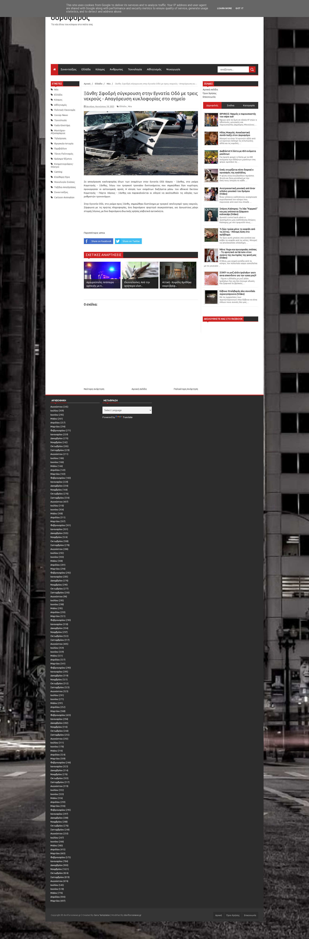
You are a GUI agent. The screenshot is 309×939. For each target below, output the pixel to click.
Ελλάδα (86, 69)
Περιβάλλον (60, 148)
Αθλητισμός (154, 69)
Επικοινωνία (209, 97)
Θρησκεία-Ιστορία (63, 143)
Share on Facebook (101, 241)
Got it (240, 8)
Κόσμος (100, 69)
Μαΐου (53, 418)
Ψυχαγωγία (173, 69)
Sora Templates (102, 915)
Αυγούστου (56, 406)
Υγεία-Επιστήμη (62, 125)
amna (102, 232)
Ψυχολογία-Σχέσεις (64, 182)
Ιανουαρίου (56, 434)
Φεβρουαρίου (57, 430)
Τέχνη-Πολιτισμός (63, 153)
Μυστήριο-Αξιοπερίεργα (58, 132)
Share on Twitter (131, 241)
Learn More (224, 8)
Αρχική (218, 915)
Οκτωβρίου (56, 446)
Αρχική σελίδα (139, 389)
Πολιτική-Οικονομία (64, 110)
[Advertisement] (193, 39)
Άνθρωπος (116, 69)
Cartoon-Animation (64, 197)
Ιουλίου (54, 410)
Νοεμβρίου (56, 442)
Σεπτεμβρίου (57, 450)
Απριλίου (55, 422)
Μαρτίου (55, 426)
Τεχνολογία (135, 69)
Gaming (58, 171)
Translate (128, 417)
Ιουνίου (54, 414)
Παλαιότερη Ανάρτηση (186, 389)
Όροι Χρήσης (209, 93)
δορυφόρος (70, 17)
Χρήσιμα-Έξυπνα (63, 158)
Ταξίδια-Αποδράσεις (65, 187)
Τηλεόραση (60, 138)
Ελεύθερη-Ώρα (62, 177)
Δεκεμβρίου (56, 438)
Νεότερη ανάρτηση (94, 389)
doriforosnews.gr (132, 915)
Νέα (56, 89)
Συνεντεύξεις (69, 69)
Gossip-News (61, 115)
